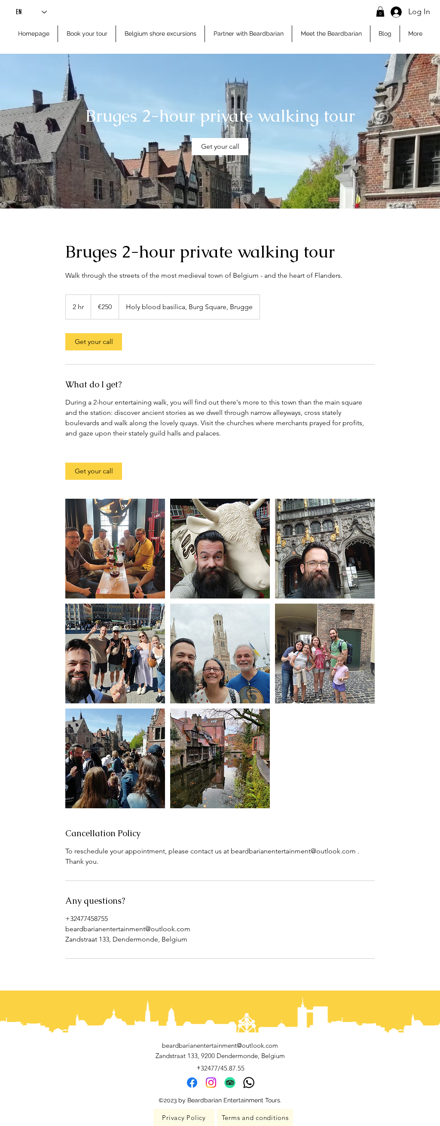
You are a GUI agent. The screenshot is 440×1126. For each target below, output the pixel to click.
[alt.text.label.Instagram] (211, 1082)
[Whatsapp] (249, 1082)
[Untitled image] (115, 548)
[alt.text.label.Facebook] (192, 1082)
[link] (220, 146)
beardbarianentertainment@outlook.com (220, 1045)
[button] (380, 11)
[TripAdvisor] (230, 1082)
